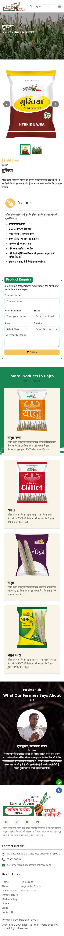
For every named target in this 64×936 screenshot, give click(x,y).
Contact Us (8, 912)
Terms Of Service (28, 920)
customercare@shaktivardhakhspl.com (29, 865)
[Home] (14, 6)
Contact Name (12, 295)
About (5, 886)
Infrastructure (10, 894)
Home (5, 32)
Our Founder (9, 890)
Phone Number (13, 310)
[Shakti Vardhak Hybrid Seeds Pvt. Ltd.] (32, 804)
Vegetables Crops (31, 886)
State (7, 323)
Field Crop (14, 32)
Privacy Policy (10, 920)
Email (37, 310)
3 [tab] (32, 776)
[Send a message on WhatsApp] (59, 782)
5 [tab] (40, 776)
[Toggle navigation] (60, 6)
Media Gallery (9, 899)
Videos (5, 903)
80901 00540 (14, 859)
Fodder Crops (28, 890)
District (38, 323)
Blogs (5, 907)
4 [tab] (36, 776)
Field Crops (27, 881)
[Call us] (59, 790)
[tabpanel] (32, 740)
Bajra (24, 32)
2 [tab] (27, 776)
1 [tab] (23, 776)
